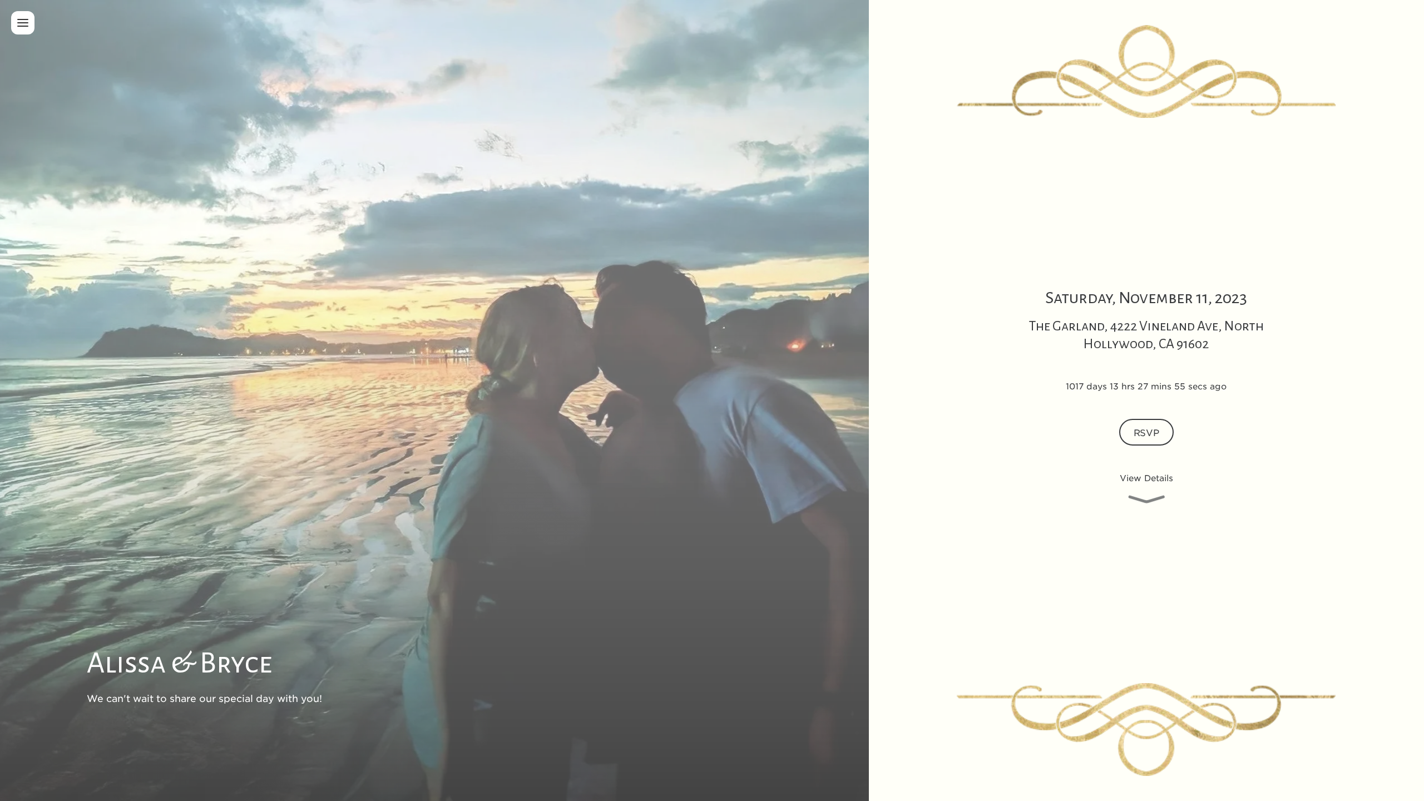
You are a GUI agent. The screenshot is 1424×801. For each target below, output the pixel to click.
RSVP (1146, 432)
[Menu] (22, 22)
